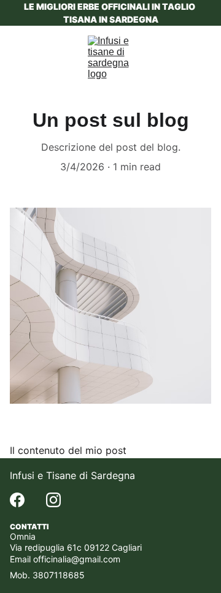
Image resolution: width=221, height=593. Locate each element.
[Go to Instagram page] (53, 500)
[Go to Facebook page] (17, 500)
